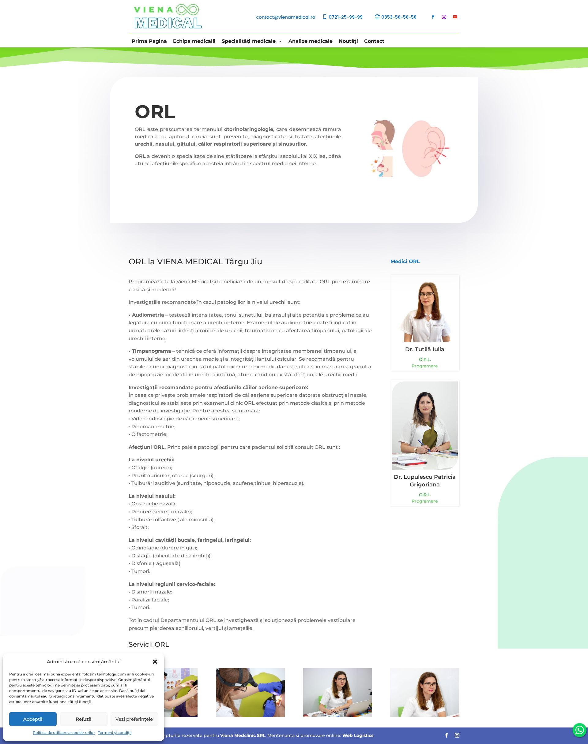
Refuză (84, 719)
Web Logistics (357, 735)
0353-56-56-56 (399, 17)
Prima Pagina (149, 41)
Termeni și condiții (114, 732)
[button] (155, 662)
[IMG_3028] (337, 715)
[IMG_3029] (424, 715)
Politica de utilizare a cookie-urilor (64, 732)
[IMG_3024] (250, 715)
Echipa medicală (194, 41)
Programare (425, 366)
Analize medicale (310, 41)
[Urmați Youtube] (455, 17)
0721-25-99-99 (346, 17)
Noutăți (348, 41)
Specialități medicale (249, 41)
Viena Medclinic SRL (242, 735)
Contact (374, 41)
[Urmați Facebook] (433, 17)
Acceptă (33, 719)
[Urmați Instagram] (444, 17)
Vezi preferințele (134, 719)
